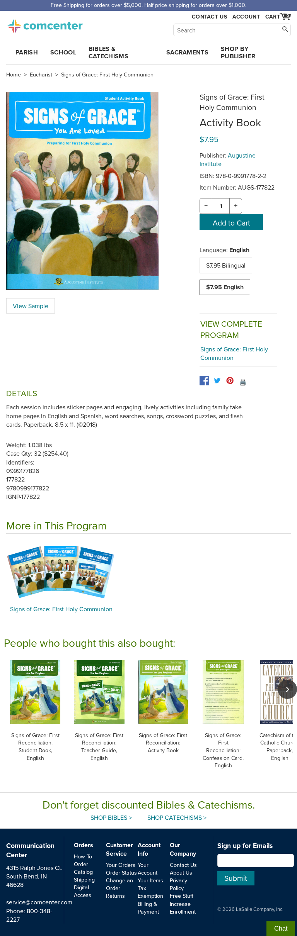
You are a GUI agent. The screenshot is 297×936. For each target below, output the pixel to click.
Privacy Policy (178, 884)
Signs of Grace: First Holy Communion (107, 74)
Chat (280, 928)
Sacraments (187, 52)
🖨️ (243, 382)
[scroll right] (287, 689)
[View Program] (148, 571)
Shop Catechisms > (177, 817)
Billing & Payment (148, 908)
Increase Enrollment (183, 908)
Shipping (84, 879)
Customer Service (119, 849)
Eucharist (41, 74)
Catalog (83, 872)
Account (246, 16)
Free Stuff (181, 896)
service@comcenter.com (39, 902)
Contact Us (209, 16)
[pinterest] (230, 380)
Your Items (150, 880)
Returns (115, 896)
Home (13, 74)
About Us (181, 872)
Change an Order (119, 884)
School (63, 52)
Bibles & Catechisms (108, 52)
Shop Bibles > (111, 817)
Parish (26, 52)
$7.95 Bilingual (226, 265)
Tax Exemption (150, 892)
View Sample (30, 306)
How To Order (83, 860)
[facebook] (204, 380)
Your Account (147, 869)
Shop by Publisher (238, 52)
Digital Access (82, 891)
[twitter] (217, 380)
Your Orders (120, 865)
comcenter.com (45, 24)
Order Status (121, 872)
